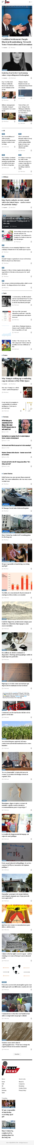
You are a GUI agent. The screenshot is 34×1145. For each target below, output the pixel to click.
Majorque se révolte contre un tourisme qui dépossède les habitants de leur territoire (15, 685)
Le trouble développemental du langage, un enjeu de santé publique (15, 835)
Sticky (12, 505)
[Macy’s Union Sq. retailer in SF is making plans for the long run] (17, 524)
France (4, 590)
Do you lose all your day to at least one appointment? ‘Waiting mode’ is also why (16, 220)
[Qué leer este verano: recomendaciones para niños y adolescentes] (17, 914)
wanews (5, 47)
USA (3, 133)
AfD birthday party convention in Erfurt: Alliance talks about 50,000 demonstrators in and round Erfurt (9, 424)
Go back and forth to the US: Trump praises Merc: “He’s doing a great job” (16, 463)
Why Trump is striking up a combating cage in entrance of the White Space (16, 379)
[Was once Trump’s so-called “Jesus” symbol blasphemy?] (27, 392)
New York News (6, 505)
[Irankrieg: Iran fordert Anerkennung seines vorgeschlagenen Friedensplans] (17, 61)
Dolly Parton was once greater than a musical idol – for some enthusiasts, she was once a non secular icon (17, 479)
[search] (25, 2)
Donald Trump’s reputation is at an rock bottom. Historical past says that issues (16, 260)
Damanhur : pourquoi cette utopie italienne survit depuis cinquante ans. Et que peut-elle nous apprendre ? (15, 896)
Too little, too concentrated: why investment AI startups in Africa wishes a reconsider (16, 594)
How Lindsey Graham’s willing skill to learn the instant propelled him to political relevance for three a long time (9, 161)
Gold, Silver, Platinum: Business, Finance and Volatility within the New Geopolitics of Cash (21, 328)
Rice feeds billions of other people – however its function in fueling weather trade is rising (8, 140)
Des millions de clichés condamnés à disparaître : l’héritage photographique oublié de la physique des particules (17, 655)
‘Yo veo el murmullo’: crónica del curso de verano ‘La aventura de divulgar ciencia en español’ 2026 (15, 774)
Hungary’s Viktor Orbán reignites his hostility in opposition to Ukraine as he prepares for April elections (16, 272)
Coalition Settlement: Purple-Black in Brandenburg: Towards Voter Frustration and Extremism (17, 42)
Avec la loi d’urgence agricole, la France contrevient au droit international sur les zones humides (16, 743)
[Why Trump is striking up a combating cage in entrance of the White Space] (17, 367)
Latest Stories (7, 474)
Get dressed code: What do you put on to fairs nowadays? (16, 445)
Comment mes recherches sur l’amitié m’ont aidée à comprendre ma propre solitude (16, 1015)
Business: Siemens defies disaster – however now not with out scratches (16, 453)
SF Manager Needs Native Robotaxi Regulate (15, 508)
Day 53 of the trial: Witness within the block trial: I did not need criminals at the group (8, 85)
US (4, 131)
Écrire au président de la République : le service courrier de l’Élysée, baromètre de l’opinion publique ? (16, 865)
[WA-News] (7, 2)
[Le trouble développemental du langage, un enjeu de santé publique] (17, 823)
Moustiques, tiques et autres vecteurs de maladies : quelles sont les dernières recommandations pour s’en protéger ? (14, 805)
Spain (5, 293)
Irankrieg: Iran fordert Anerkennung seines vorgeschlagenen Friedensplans (15, 74)
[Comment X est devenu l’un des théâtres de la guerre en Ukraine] (17, 701)
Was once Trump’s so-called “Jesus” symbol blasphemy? (10, 388)
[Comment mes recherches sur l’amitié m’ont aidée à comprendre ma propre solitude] (17, 1002)
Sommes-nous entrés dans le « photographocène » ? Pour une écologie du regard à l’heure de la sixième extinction (16, 1045)
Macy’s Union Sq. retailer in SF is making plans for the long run (8, 1134)
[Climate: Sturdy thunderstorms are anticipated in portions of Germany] (25, 93)
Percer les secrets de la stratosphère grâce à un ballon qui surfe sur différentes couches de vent (17, 986)
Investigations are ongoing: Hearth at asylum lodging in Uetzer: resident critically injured (16, 437)
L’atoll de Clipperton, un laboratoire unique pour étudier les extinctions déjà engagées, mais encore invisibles (17, 624)
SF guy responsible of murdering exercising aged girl (15, 565)
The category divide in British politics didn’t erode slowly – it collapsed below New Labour (17, 284)
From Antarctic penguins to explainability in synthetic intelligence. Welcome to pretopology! (10, 405)
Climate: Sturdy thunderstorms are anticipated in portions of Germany (25, 85)
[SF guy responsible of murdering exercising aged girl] (17, 553)
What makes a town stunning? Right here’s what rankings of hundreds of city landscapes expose (16, 248)
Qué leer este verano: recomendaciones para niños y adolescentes (16, 926)
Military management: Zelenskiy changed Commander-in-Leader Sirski (9, 108)
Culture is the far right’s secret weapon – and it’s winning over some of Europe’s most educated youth (17, 956)
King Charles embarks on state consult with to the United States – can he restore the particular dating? (16, 202)
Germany (5, 36)
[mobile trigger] (3, 2)
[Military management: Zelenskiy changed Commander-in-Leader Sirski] (9, 116)
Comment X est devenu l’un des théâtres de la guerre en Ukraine (16, 714)
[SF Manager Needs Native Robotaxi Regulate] (17, 497)
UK (3, 197)
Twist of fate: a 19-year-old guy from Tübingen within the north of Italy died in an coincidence (24, 109)
